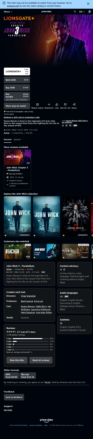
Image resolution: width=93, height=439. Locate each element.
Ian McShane (67, 122)
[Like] (56, 104)
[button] (19, 352)
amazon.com (13, 5)
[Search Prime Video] (75, 11)
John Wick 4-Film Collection (46, 251)
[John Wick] (17, 216)
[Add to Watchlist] (49, 104)
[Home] (46, 12)
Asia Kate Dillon (44, 312)
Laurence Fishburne (40, 309)
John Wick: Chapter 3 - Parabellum (17, 157)
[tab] (7, 139)
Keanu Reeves (71, 121)
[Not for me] (65, 104)
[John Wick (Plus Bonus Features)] (46, 216)
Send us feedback (36, 425)
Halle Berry (83, 121)
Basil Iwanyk (27, 301)
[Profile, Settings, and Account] (90, 11)
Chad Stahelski (28, 296)
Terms (47, 382)
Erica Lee (38, 301)
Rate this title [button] (17, 360)
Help (46, 425)
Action (7, 133)
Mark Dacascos (28, 312)
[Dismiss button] (88, 3)
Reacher (17, 251)
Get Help (8, 410)
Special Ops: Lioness (75, 251)
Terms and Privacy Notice (19, 425)
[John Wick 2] (75, 216)
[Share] (74, 104)
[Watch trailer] (37, 104)
